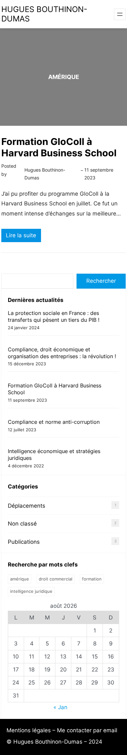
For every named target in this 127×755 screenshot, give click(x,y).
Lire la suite (23, 237)
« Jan (60, 707)
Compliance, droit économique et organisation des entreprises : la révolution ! (62, 352)
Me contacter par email (87, 730)
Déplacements (26, 505)
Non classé (22, 523)
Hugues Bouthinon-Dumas (44, 14)
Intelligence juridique (31, 591)
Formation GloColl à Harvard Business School (59, 147)
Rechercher (101, 281)
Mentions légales (29, 730)
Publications (24, 542)
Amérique (19, 578)
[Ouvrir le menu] (120, 14)
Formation (92, 578)
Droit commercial (55, 578)
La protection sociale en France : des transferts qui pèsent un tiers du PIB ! (53, 316)
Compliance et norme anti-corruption (54, 422)
